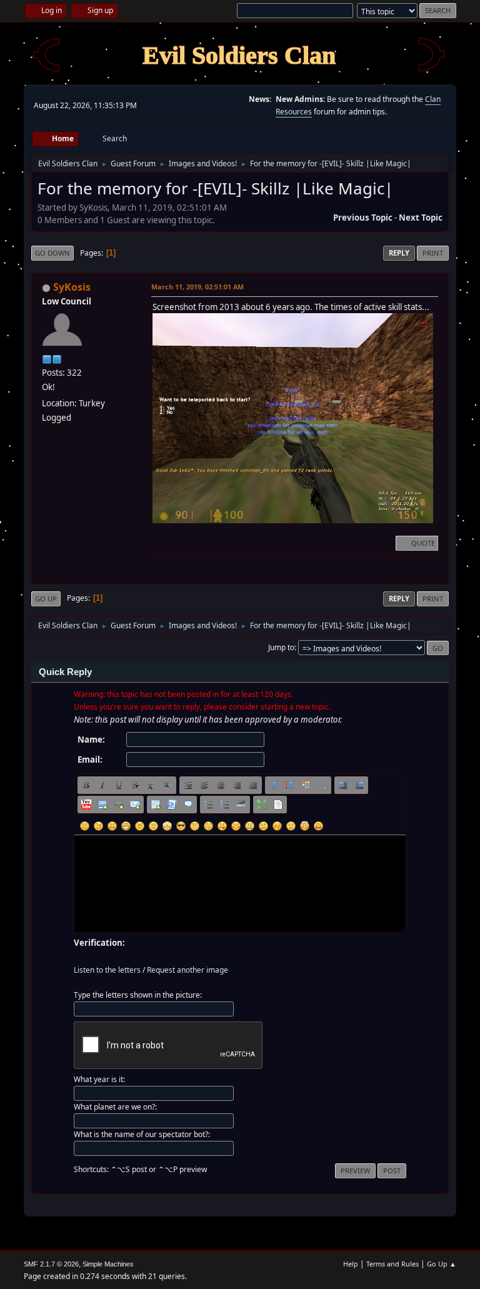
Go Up (46, 598)
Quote (423, 543)
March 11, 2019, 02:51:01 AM (197, 286)
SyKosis (72, 287)
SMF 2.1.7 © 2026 (51, 1264)
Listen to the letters (107, 970)
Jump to (281, 647)
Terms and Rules (392, 1263)
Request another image (187, 970)
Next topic (420, 217)
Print (432, 253)
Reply (399, 253)
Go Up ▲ (441, 1263)
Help (350, 1263)
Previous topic (362, 217)
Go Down (52, 253)
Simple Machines (108, 1264)
